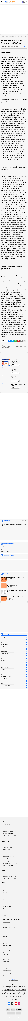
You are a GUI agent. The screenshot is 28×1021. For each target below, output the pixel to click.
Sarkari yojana (14, 683)
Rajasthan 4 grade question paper (9, 831)
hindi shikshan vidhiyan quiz (8, 963)
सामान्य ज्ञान (14, 687)
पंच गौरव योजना (4, 546)
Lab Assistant (14, 655)
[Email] (21, 341)
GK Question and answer (8, 847)
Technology (5, 910)
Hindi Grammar (14, 653)
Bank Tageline (5, 885)
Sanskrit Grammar (14, 681)
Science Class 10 (6, 961)
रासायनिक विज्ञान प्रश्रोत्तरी (7, 925)
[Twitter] (12, 341)
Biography (5, 888)
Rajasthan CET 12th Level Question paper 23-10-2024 (18, 368)
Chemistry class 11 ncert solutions (10, 941)
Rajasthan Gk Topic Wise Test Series (10, 863)
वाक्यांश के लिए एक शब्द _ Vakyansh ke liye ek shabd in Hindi (15, 578)
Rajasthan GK (14, 674)
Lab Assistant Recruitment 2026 (14, 658)
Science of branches (7, 906)
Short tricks (5, 908)
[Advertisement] (14, 19)
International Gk (6, 897)
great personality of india (8, 913)
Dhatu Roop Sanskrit (7, 945)
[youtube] (16, 1003)
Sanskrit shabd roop (7, 959)
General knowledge (14, 651)
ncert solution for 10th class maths (10, 966)
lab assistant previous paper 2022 (9, 835)
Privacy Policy (11, 1013)
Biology (14, 637)
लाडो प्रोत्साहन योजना (5, 549)
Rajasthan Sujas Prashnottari (14, 678)
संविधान (4, 975)
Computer (14, 642)
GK (14, 649)
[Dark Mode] (26, 2)
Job (3, 899)
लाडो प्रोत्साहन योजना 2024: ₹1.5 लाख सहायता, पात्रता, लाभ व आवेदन (17, 360)
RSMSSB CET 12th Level (7, 829)
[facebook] (9, 1003)
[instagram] (19, 1003)
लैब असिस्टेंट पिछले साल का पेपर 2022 (9, 927)
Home (8, 1009)
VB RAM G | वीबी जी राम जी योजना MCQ (18, 384)
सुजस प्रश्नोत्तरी (5, 838)
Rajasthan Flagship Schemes (14, 671)
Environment (14, 646)
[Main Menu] (1, 2)
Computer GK (5, 892)
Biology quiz (5, 936)
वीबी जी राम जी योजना (5, 551)
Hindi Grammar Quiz (7, 950)
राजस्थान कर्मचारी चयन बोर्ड (14, 685)
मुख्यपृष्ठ (2, 36)
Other (4, 901)
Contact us (19, 1009)
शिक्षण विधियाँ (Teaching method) (8, 973)
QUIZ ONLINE (5, 954)
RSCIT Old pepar (14, 667)
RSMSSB (14, 669)
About (12, 1009)
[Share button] (24, 341)
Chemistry (14, 639)
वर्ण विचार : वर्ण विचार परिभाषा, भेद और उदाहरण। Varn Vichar (16, 591)
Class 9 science (6, 943)
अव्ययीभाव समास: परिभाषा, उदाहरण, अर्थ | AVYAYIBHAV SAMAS (14, 584)
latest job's (5, 915)
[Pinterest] (18, 341)
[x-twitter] (12, 1003)
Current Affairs (14, 644)
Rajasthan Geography (14, 676)
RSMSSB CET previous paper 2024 (9, 874)
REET (14, 662)
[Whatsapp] (15, 341)
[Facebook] (9, 341)
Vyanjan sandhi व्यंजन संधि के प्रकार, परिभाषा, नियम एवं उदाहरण (16, 597)
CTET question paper (7, 824)
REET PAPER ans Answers (14, 665)
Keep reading (16, 364)
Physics (14, 660)
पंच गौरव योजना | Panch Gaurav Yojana (17, 376)
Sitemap (18, 1013)
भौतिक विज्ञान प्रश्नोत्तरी (6, 922)
